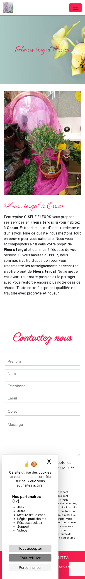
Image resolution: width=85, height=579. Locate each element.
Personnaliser (30, 567)
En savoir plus (51, 305)
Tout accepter (30, 548)
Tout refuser (30, 558)
